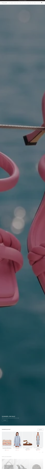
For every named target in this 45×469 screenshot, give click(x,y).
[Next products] (42, 452)
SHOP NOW (40, 429)
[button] (37, 2)
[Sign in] (39, 2)
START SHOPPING (26, 0)
